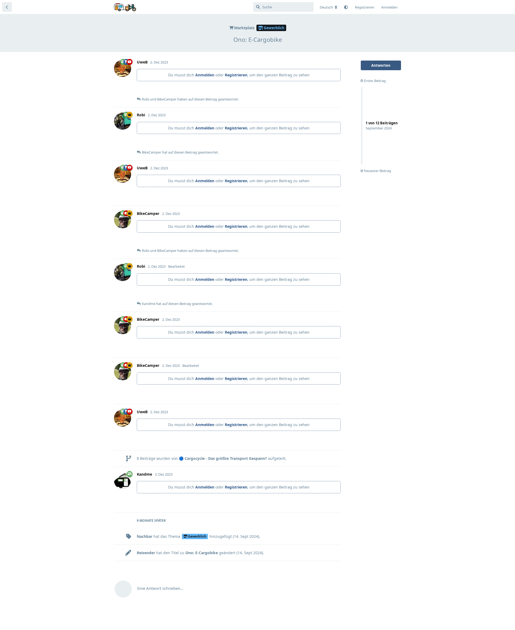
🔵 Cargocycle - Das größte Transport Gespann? (223, 458)
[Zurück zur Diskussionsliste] (7, 7)
